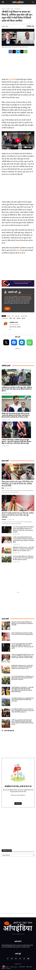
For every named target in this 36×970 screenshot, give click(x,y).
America (8, 316)
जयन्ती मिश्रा (4, 519)
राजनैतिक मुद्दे (4, 478)
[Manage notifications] (3, 966)
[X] (14, 51)
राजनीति (8, 8)
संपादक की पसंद (17, 8)
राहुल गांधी (23, 318)
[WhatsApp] (25, 51)
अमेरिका (10, 318)
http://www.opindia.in (14, 324)
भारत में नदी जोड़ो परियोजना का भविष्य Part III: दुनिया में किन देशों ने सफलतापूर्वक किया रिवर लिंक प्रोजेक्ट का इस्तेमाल (23, 558)
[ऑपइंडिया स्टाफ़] (6, 326)
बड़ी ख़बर (3, 8)
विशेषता (3, 488)
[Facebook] (10, 51)
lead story (17, 316)
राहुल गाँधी (11, 79)
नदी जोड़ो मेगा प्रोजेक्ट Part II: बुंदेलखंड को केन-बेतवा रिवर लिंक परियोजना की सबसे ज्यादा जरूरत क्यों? (22, 699)
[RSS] (16, 958)
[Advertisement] (14, 575)
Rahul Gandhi (5, 318)
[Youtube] (28, 958)
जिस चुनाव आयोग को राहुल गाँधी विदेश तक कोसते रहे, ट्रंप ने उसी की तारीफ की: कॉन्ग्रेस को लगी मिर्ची (17, 484)
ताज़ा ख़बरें (5, 619)
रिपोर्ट (12, 8)
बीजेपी (14, 318)
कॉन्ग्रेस (18, 250)
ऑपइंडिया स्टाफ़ (30, 26)
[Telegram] (18, 51)
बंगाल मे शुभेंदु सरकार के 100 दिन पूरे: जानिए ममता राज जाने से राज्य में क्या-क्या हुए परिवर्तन (18, 515)
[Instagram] (11, 958)
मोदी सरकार (18, 318)
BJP (12, 316)
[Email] (22, 51)
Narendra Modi (24, 316)
